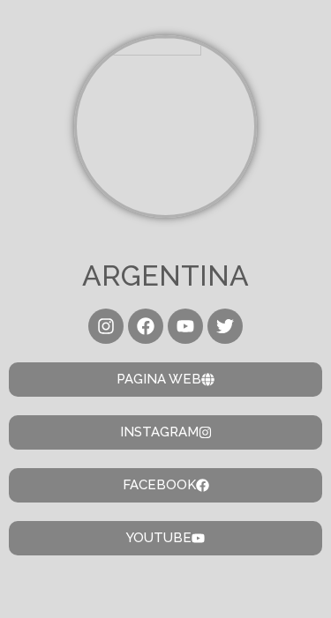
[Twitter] (225, 326)
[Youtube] (185, 326)
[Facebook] (145, 326)
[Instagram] (106, 326)
